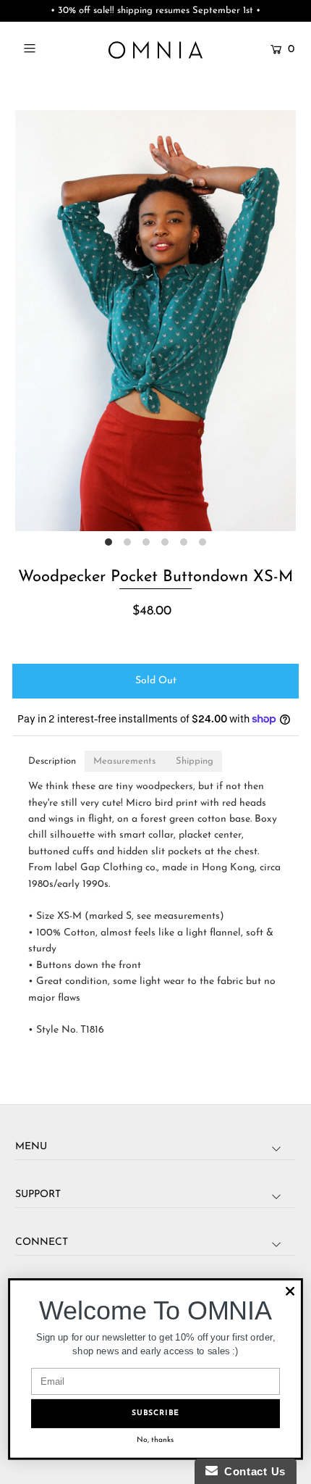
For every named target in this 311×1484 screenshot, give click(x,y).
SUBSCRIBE (155, 1413)
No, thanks (155, 1440)
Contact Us (252, 1471)
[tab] (52, 761)
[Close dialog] (290, 1291)
